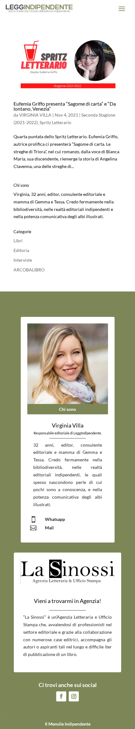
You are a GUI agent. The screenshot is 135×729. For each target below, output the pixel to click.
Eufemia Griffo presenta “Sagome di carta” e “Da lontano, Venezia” (65, 106)
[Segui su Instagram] (74, 696)
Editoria (21, 250)
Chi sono (67, 409)
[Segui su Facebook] (61, 696)
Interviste (23, 260)
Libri (18, 240)
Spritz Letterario (55, 122)
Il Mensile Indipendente (67, 723)
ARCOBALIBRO (29, 269)
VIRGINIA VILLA (35, 115)
